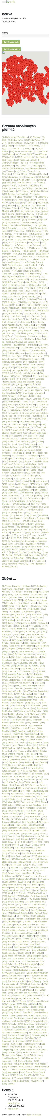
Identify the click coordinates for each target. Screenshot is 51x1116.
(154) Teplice (14, 611)
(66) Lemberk (41, 188)
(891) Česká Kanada (35, 1009)
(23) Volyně (7, 588)
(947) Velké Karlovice (23, 1063)
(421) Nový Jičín (34, 711)
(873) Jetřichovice (25, 989)
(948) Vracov (40, 1063)
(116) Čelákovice (33, 230)
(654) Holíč (39, 870)
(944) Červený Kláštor (22, 1060)
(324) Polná (25, 668)
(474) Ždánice (40, 750)
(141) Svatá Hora (25, 256)
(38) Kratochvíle (37, 162)
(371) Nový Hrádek (15, 430)
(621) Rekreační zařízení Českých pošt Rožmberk (24, 540)
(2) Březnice (34, 137)
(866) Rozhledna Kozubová (14, 981)
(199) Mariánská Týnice (12, 290)
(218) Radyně (42, 304)
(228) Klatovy (30, 640)
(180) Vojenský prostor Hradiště (25, 275)
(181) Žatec (34, 628)
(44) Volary (8, 594)
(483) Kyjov (14, 756)
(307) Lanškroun (30, 373)
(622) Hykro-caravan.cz (12, 543)
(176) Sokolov (34, 625)
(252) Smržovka (9, 330)
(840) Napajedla (34, 955)
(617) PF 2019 (35, 841)
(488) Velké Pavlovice (38, 759)
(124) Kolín (8, 242)
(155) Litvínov (30, 267)
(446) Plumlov (29, 728)
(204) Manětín (33, 293)
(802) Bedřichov (10, 921)
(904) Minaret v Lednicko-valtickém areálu (25, 1028)
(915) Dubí (30, 1038)
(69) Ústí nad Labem (39, 191)
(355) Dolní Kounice (11, 418)
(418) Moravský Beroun (18, 708)
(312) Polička (9, 378)
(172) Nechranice (23, 622)
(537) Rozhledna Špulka (35, 785)
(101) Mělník (31, 216)
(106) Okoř (42, 219)
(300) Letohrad (37, 364)
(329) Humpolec (18, 398)
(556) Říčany (41, 802)
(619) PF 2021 (18, 844)
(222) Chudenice (14, 310)
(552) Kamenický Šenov (13, 512)
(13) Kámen (19, 145)
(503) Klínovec (8, 765)
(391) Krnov (37, 441)
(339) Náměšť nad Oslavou (28, 407)
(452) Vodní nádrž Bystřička (25, 733)
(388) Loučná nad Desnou (31, 438)
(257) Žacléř (7, 336)
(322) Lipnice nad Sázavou (30, 390)
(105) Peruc (8, 605)
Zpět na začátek (34, 1114)
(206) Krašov (28, 637)
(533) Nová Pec (10, 782)
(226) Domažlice (31, 313)
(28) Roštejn (41, 157)
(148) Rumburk (30, 265)
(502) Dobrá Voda (10, 492)
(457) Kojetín (21, 739)
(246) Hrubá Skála (25, 324)
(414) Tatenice (32, 455)
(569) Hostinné (15, 518)
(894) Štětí (27, 1012)
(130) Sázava (34, 245)
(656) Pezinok (28, 873)
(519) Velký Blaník (17, 501)
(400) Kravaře (34, 696)
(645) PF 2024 (17, 867)
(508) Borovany (17, 768)
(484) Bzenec (27, 756)
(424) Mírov (30, 458)
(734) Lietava (20, 898)
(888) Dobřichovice (22, 1006)
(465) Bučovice (40, 745)
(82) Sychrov (9, 205)
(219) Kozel (8, 307)
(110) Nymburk (39, 225)
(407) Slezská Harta (21, 452)
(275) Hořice (40, 347)
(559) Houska (30, 515)
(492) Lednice (8, 484)
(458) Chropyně (36, 739)
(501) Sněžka (40, 489)
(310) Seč (26, 376)
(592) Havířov (40, 833)
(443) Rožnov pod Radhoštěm (22, 465)
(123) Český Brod (41, 239)
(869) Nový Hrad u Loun (31, 984)
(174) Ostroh (8, 625)
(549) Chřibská (8, 799)
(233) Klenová (16, 642)
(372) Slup (39, 682)
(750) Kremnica (23, 904)
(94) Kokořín (8, 213)
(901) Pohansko (9, 1023)
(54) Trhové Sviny (28, 176)
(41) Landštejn (34, 165)
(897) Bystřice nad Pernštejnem (24, 1017)
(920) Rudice (16, 1043)
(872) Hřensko (8, 989)
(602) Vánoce (8, 526)
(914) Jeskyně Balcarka (12, 1038)
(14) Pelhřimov (33, 145)
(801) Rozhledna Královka (36, 918)
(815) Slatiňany (17, 558)
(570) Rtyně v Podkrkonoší (36, 518)
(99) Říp (5, 216)
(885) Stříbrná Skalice (27, 1004)
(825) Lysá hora (38, 941)
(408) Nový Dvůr (32, 702)
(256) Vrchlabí (41, 333)
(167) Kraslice (36, 617)
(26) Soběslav (8, 157)
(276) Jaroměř (8, 350)
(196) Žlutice (18, 634)
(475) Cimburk (28, 475)
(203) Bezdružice (17, 293)
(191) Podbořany (27, 631)
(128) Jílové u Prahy (38, 605)
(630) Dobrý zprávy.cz (24, 847)
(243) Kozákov (24, 321)
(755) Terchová (39, 904)
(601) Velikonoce (36, 523)
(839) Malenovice (22, 560)
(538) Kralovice (9, 787)
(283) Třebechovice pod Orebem (25, 657)
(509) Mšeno (14, 495)
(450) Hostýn (18, 469)
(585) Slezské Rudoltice (34, 827)
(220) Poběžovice (23, 307)
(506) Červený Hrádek (27, 765)
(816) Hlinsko (32, 558)
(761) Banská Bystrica (18, 913)
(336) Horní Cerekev (25, 404)
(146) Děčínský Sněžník (32, 262)
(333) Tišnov (28, 401)
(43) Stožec (43, 591)
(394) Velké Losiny (27, 444)
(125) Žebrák (21, 242)
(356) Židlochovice (34, 677)
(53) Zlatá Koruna (10, 176)
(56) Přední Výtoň (22, 179)
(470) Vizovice (13, 475)
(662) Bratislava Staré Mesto (23, 878)
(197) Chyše (42, 287)
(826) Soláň (7, 944)
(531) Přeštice (30, 506)
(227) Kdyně (17, 640)
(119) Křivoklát (35, 233)
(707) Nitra (7, 893)
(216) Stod (15, 304)
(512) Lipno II (15, 498)
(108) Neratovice (28, 222)
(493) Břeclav (22, 484)
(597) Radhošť (36, 839)
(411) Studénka (17, 705)
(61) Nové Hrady (9, 185)
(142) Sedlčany (41, 256)
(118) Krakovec (20, 233)
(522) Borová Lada (22, 776)
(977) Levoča (18, 1077)
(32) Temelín (8, 159)
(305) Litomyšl (36, 370)
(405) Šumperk (16, 702)
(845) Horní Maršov (34, 958)
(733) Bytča (7, 898)
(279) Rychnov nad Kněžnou (22, 654)
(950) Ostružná (25, 1066)
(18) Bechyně (27, 148)
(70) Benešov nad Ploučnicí (15, 194)
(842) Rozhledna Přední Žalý (15, 563)
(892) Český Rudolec (11, 1012)
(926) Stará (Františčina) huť (22, 1046)
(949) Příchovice (9, 1066)
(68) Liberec (22, 191)
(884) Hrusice (9, 1004)
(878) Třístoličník (34, 995)
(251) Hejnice (9, 648)
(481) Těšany (31, 753)
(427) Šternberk (10, 461)
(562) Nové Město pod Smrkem (32, 807)
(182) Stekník (33, 276)
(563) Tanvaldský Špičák (13, 810)
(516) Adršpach (9, 770)
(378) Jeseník (14, 435)
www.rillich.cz (14, 1102)
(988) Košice (7, 1083)
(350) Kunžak (39, 671)
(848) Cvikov (7, 964)
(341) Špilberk (16, 410)
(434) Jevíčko (32, 722)
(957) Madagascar (10, 1072)
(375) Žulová (8, 685)
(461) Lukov (20, 742)
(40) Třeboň (20, 165)
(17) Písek (14, 148)
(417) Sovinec (16, 458)
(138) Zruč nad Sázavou (23, 253)
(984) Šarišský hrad (20, 1080)
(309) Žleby (15, 376)
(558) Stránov (16, 515)
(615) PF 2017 (14, 538)
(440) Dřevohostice (18, 725)
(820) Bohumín (9, 938)
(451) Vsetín (30, 469)
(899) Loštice (18, 1021)
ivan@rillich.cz (14, 1108)
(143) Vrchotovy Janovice (14, 259)
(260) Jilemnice (35, 336)
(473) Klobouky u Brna (22, 750)
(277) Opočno (23, 350)
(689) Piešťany (16, 887)
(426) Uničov (42, 458)
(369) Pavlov (23, 427)
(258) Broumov (23, 648)
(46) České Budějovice (36, 168)
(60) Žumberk (39, 182)
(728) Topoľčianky (39, 895)
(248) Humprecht (9, 327)
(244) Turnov (38, 321)
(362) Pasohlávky (10, 421)
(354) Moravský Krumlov (13, 677)
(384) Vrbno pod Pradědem (35, 691)
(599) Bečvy (7, 841)
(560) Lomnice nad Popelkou (28, 804)
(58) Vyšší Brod (9, 182)
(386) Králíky (8, 694)
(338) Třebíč (8, 407)
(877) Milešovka (18, 995)
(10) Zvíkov (29, 142)
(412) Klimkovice (33, 705)
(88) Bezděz (36, 208)
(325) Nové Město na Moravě (30, 393)
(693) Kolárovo (31, 887)
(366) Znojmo (33, 424)
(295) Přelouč (32, 665)
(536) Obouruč (16, 785)
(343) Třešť (40, 410)
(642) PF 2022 (14, 864)
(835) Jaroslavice (10, 952)
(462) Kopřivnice (34, 742)
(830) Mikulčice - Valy (37, 947)
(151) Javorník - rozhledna (14, 608)
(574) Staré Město (32, 816)
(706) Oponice (40, 890)
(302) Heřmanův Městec (26, 367)
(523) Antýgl (37, 776)
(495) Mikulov (36, 484)
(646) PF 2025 (31, 867)
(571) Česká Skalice (11, 521)
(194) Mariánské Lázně (12, 287)
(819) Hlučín (40, 935)
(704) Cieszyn (26, 890)
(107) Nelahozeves (10, 222)
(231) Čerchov (32, 316)
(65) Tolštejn (27, 188)
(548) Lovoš (42, 796)
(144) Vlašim (33, 259)
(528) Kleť (34, 503)
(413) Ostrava (17, 455)
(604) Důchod (37, 526)
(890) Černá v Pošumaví (13, 1009)
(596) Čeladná (22, 839)
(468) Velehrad (8, 748)
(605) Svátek (8, 529)
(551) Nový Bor (39, 799)
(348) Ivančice (9, 415)
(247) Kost (40, 324)
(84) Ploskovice (38, 205)
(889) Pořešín (38, 1006)
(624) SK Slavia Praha (32, 546)
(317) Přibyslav (19, 384)
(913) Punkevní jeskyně (36, 1035)
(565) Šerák (31, 810)
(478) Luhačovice (21, 478)
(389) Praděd (8, 441)
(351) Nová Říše (39, 415)
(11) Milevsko (42, 142)
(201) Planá (15, 637)
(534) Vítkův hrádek (28, 782)
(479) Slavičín (37, 478)
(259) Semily (20, 336)
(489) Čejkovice (10, 762)
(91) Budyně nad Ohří (12, 600)
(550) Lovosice (23, 799)
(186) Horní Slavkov (38, 279)
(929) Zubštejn (8, 1052)
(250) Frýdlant (38, 327)
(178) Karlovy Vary (33, 273)
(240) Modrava (42, 645)
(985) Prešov (37, 1080)
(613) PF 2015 (29, 535)
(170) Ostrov (37, 620)
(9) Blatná (26, 586)
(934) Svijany (16, 1055)
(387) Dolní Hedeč (23, 694)
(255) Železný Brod (24, 333)
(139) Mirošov (42, 253)
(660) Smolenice (24, 876)
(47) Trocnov (8, 171)
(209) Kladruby (28, 296)
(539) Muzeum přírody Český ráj (31, 787)
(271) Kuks (32, 344)
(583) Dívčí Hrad (35, 824)
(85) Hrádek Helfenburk (35, 597)
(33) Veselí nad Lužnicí (25, 159)
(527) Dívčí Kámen (20, 503)
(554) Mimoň (8, 802)
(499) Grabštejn (9, 489)
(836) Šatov (24, 952)
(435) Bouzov (25, 461)
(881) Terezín (20, 1001)
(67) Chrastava (9, 191)
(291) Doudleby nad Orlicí (25, 662)
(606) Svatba (21, 529)
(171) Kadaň (7, 622)
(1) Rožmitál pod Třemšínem (15, 137)
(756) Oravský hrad (11, 907)
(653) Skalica (26, 870)
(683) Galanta (37, 881)
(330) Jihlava (38, 668)
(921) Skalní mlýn (32, 1043)
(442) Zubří (16, 728)
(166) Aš (24, 617)
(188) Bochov (31, 282)
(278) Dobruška (38, 350)
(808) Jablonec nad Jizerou (35, 927)
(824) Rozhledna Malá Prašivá (15, 941)
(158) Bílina (29, 270)
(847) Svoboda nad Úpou (33, 961)
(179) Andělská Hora (18, 628)
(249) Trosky (24, 327)
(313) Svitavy (22, 378)
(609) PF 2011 (18, 532)
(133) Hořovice (33, 248)
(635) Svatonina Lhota (20, 856)
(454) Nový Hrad (26, 736)
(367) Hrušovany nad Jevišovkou (18, 682)
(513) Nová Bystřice (34, 768)
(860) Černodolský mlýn (14, 975)
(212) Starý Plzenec (36, 299)
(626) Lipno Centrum (28, 549)
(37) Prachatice (30, 591)
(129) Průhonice (19, 245)
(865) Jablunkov (39, 978)
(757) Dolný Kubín (29, 907)
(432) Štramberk (34, 719)
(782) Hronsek (16, 918)
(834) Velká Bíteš (39, 950)
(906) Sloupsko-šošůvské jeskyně (24, 1031)
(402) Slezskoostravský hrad (24, 699)
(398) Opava (7, 696)
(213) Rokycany (9, 302)
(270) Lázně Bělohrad (23, 651)
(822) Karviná (23, 938)
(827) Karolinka (21, 944)
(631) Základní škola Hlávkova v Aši (21, 849)
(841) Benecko (38, 560)
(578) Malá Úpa (29, 521)
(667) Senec (43, 878)
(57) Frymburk (38, 179)
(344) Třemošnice (10, 412)
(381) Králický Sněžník (12, 688)
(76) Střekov (30, 199)
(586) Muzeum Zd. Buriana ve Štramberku (21, 830)
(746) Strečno (8, 904)
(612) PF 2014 (14, 535)
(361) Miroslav (42, 679)
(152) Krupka (33, 608)
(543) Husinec (16, 793)
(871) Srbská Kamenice (33, 986)
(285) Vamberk (27, 659)
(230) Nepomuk (18, 316)
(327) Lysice (23, 395)
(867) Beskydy (34, 981)
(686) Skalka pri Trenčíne (13, 884)
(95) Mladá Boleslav (25, 213)
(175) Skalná (21, 625)
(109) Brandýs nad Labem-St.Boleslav (22, 224)
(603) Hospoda (22, 526)
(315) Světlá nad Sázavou (22, 381)
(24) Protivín (20, 154)
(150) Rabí (17, 267)
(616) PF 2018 (21, 841)
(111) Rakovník (9, 228)
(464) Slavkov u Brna (22, 745)
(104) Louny (42, 603)
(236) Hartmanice (32, 642)
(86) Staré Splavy (10, 208)
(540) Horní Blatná (10, 790)
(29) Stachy (19, 588)
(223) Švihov (29, 310)
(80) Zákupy (42, 202)
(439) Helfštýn (30, 464)
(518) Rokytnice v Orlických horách (23, 772)
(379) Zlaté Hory (30, 435)
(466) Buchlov (17, 472)
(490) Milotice (41, 481)
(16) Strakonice (39, 586)
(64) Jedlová (14, 188)
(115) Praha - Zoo (16, 230)
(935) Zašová (30, 1055)
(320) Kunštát (33, 387)
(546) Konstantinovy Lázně (23, 796)
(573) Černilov (16, 816)
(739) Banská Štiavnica (12, 901)
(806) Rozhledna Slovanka (26, 924)
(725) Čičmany (8, 895)
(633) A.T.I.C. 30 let (11, 853)
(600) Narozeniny (20, 523)
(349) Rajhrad (24, 415)
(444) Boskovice (33, 467)
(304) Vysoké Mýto (19, 370)
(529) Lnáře (42, 779)
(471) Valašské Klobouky (28, 748)
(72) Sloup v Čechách (22, 196)
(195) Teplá (30, 287)
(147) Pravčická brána (12, 265)
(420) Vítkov (19, 711)
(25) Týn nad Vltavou (37, 154)
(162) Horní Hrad (33, 614)
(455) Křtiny (41, 736)
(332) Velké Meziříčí (12, 401)
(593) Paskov (8, 836)
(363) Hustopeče (26, 421)
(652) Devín (13, 870)
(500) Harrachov (25, 489)
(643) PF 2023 (29, 864)
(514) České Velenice (32, 498)
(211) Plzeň (20, 299)
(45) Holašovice (17, 168)
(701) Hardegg (34, 552)
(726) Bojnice (23, 895)
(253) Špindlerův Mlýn (28, 330)
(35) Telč (24, 162)
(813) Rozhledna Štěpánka (24, 932)
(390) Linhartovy (23, 441)
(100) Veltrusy (17, 216)
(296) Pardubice (30, 361)
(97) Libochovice (9, 603)
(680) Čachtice (9, 881)
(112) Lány (22, 228)
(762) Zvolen (35, 913)
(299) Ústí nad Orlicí (20, 364)
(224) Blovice (43, 310)
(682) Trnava (24, 881)
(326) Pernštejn (9, 395)
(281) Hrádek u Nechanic (13, 353)
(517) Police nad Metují (28, 770)
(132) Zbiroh (19, 248)
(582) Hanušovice (18, 824)
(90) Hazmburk (27, 211)
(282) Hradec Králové (36, 353)
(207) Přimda (14, 296)
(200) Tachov (31, 290)
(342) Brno (29, 410)
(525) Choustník (9, 779)
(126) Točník (34, 242)
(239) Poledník (27, 645)
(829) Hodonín (19, 947)
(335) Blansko (8, 404)
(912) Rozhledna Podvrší (13, 1035)
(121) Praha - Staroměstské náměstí (26, 236)
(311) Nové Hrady (40, 376)
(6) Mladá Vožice (32, 139)
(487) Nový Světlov (18, 759)
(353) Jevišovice (35, 674)
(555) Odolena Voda (24, 802)
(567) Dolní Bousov (29, 813)
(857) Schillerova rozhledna (25, 969)
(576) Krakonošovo (19, 819)
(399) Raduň (20, 696)
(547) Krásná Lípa (35, 509)
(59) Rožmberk (24, 182)
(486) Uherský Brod (25, 481)
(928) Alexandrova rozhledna (33, 1049)
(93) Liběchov (42, 211)
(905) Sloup (34, 1029)
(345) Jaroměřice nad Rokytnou (34, 412)
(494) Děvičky (40, 762)
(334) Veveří (41, 401)
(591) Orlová (26, 833)
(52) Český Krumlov (38, 174)
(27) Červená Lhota (25, 157)
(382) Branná (30, 688)
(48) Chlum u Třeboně (25, 171)
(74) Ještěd (18, 199)
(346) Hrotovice (9, 671)
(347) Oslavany (24, 671)
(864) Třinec (24, 978)
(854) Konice (17, 967)
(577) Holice (35, 819)
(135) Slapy (15, 250)
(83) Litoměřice (23, 205)
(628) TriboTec (19, 552)
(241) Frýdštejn (32, 319)
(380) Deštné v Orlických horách (29, 685)
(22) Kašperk (8, 154)
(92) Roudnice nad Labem (35, 600)
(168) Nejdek (8, 620)
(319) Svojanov (18, 387)
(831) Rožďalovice (10, 950)
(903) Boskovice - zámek (23, 1026)
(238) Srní (14, 645)
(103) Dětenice (28, 219)
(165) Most (18, 273)
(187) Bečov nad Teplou (13, 282)
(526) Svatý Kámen (27, 779)
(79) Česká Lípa (28, 202)
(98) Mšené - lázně (27, 603)
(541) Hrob (25, 790)
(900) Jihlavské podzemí (36, 1021)
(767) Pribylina (22, 915)
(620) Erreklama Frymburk (35, 538)
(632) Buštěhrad (37, 850)
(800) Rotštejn (20, 555)
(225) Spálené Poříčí (12, 313)
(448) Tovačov (18, 731)
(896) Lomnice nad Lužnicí (29, 1015)
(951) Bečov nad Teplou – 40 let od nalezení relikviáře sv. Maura (25, 1068)
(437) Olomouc (15, 464)
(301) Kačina (8, 367)
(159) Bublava (28, 611)
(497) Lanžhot (16, 486)
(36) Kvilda (16, 591)
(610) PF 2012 (32, 532)
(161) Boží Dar (17, 614)
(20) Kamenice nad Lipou (21, 151)
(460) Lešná (7, 742)
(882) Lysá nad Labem (38, 1001)
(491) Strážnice (26, 762)
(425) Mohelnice (32, 713)
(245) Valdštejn (9, 324)
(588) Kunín (14, 833)
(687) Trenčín (32, 884)
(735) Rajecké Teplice (37, 898)
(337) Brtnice (42, 404)
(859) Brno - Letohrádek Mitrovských (31, 972)
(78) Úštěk (15, 202)
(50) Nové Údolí (22, 594)
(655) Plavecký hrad (11, 873)
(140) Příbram (9, 256)
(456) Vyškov (8, 739)
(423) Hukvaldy (16, 713)
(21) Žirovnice (41, 151)
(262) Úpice (16, 339)
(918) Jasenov (19, 1041)
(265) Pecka (37, 648)
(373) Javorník (32, 430)
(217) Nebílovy (28, 304)
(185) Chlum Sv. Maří (18, 279)
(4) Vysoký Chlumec (11, 586)
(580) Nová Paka (29, 822)
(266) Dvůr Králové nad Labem (20, 341)
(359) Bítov (41, 418)
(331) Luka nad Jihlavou (38, 398)
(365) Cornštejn (19, 424)
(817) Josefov (27, 935)
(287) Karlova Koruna (32, 356)
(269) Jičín (7, 651)
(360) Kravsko (28, 679)
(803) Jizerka (25, 921)
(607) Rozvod (35, 529)
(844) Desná (18, 958)
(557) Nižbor (7, 804)
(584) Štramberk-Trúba (12, 827)
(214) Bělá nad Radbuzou (29, 302)
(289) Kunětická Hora (28, 358)
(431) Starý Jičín (18, 719)
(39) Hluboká (8, 165)
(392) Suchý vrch (9, 444)
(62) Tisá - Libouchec (28, 185)
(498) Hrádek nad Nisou (34, 486)
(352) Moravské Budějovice (14, 674)
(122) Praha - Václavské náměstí (16, 239)
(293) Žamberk (18, 665)
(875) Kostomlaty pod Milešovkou (23, 992)
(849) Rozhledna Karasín (26, 964)
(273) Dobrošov (26, 347)
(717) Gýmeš (19, 893)
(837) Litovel (37, 952)
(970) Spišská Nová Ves (22, 1075)
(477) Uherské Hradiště (12, 753)
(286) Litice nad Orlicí (11, 356)
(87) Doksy (24, 208)
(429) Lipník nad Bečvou (28, 716)
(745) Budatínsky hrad (34, 901)
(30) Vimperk (32, 588)
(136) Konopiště (29, 250)
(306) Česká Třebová (11, 373)
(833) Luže (25, 950)
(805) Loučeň (34, 555)
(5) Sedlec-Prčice (16, 139)
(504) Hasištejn (26, 492)
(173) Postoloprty (40, 622)
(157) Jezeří (17, 270)
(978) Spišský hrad (33, 1077)
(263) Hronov (29, 339)
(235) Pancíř (18, 319)
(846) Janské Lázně (11, 961)
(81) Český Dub (16, 597)
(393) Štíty (38, 694)
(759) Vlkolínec (22, 910)
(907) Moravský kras (37, 1032)
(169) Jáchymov (22, 620)
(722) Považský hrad (36, 893)
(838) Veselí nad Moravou (13, 955)
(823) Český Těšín (39, 938)
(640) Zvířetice (24, 861)
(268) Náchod (19, 344)
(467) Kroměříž (32, 472)
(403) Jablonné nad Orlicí (24, 449)
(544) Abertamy (32, 793)
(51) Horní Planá (19, 174)
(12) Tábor (8, 145)
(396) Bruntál (25, 447)
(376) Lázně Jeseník (20, 432)
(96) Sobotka (42, 213)
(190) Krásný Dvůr (17, 285)
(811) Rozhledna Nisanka (13, 930)
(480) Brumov (8, 481)
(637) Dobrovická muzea (22, 859)
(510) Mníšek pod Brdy (32, 495)
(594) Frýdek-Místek (25, 836)
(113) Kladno (21, 605)
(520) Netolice (36, 773)
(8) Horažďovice (15, 142)
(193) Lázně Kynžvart (36, 285)
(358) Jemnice (28, 418)
